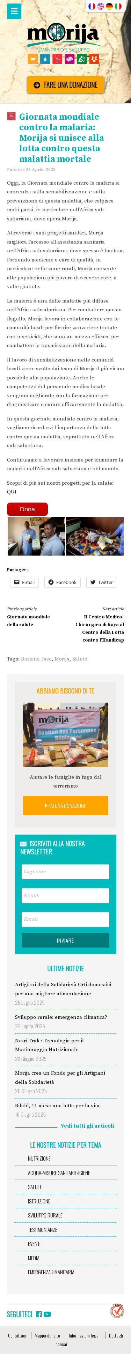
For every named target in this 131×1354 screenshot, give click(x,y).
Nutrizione (39, 1158)
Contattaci (17, 1335)
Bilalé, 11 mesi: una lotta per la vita (57, 1105)
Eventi (34, 1243)
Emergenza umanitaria (51, 1272)
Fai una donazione (67, 805)
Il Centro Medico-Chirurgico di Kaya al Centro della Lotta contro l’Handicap (99, 624)
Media (33, 1258)
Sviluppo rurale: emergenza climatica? (61, 1017)
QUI (11, 492)
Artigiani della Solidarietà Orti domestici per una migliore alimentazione (63, 989)
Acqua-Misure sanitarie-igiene (59, 1172)
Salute (79, 659)
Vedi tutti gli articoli (87, 1126)
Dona (27, 509)
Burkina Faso (36, 659)
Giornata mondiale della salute (28, 616)
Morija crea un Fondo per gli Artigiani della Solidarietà (60, 1078)
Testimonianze (42, 1229)
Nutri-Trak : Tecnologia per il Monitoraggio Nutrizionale (49, 1045)
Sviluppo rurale (45, 1215)
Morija (62, 659)
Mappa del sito (47, 1335)
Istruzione (39, 1201)
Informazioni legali (85, 1335)
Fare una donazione (70, 85)
